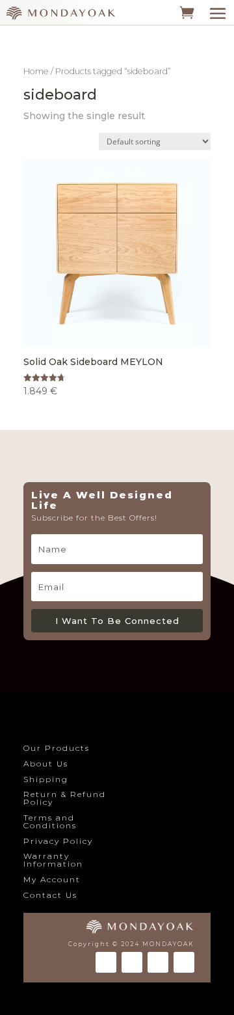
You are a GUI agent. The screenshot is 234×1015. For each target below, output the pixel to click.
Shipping (45, 779)
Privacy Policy (58, 841)
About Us (45, 763)
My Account (52, 879)
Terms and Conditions (50, 821)
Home (36, 71)
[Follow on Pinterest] (184, 962)
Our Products (56, 748)
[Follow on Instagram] (132, 962)
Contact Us (50, 895)
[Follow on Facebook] (106, 962)
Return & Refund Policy (64, 798)
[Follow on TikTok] (158, 962)
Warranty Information (53, 860)
